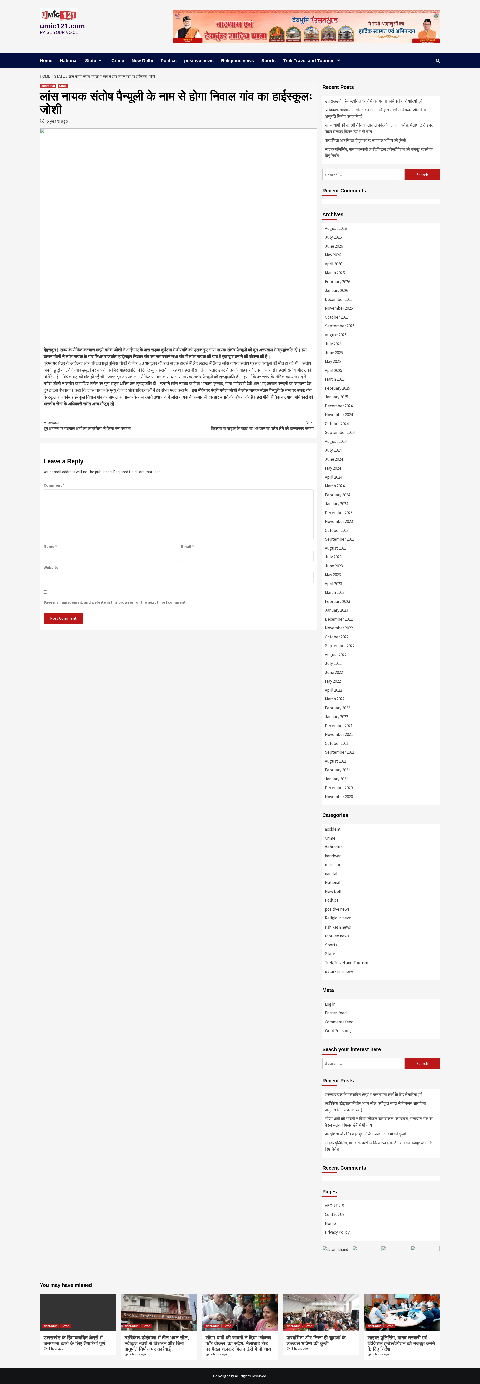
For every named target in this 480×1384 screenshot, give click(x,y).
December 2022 (339, 619)
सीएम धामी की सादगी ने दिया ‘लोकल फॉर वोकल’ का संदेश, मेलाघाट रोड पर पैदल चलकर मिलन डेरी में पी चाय (379, 128)
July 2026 (333, 237)
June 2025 (334, 352)
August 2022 (336, 654)
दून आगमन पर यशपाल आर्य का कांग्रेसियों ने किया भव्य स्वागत (87, 425)
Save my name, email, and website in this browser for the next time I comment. (115, 602)
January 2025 (336, 397)
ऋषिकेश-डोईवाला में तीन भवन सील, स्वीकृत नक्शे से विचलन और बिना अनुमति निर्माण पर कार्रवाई (375, 113)
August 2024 (336, 441)
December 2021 (339, 725)
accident (333, 829)
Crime (118, 60)
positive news (199, 60)
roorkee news (337, 936)
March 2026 (335, 272)
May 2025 (333, 361)
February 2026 (337, 281)
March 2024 (335, 486)
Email (187, 546)
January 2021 (336, 779)
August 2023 (336, 548)
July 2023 (333, 557)
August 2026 (336, 228)
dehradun (48, 86)
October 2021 (337, 743)
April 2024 (333, 477)
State (90, 60)
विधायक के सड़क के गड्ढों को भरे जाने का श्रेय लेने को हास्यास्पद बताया (262, 425)
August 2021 (336, 761)
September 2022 (340, 645)
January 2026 (336, 290)
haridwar (333, 856)
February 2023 (337, 601)
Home (46, 60)
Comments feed (339, 1022)
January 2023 (336, 610)
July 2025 (333, 343)
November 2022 (339, 628)
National (69, 60)
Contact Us (335, 1214)
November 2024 (339, 414)
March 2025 (335, 379)
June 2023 (334, 566)
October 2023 (337, 530)
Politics (169, 60)
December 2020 (339, 787)
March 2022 (335, 699)
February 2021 (337, 770)
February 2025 (337, 388)
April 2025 (333, 370)
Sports (269, 60)
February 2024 (337, 495)
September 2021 (340, 752)
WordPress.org (338, 1030)
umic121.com (62, 26)
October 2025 (337, 317)
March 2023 (335, 592)
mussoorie (334, 864)
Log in (330, 1004)
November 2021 (339, 734)
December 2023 (339, 512)
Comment (54, 485)
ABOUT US (334, 1205)
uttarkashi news (339, 971)
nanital (331, 873)
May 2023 (333, 574)
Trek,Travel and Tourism (309, 60)
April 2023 (333, 583)
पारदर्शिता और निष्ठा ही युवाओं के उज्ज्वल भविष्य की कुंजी (365, 140)
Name (50, 546)
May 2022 (333, 681)
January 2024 (336, 503)
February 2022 (337, 708)
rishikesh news (338, 927)
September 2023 (340, 539)
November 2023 (339, 521)
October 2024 (337, 423)
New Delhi (142, 60)
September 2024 (340, 432)
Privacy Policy (337, 1232)
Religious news (237, 60)
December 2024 (339, 406)
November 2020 (339, 796)
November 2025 (339, 308)
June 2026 (334, 246)
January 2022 (336, 716)
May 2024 (333, 468)
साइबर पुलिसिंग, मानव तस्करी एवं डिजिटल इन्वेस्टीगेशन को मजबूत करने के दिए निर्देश (379, 153)
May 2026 (333, 255)
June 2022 (334, 672)
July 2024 (333, 450)
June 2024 (334, 459)
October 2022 (337, 637)
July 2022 (333, 663)
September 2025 (340, 326)
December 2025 (339, 299)
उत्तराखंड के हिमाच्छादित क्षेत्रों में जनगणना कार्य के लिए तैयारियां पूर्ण (373, 101)
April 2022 (333, 690)
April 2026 (333, 264)
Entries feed (336, 1013)
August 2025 (336, 335)
